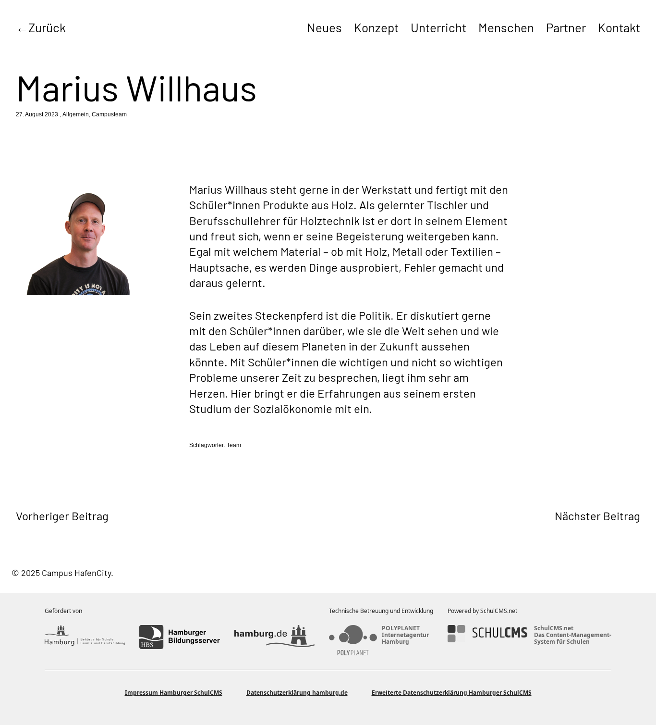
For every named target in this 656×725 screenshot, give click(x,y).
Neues (324, 27)
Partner (566, 27)
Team (234, 445)
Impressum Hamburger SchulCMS (173, 692)
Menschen (506, 27)
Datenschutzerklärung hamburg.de (297, 692)
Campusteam (109, 114)
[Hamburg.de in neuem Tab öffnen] (274, 637)
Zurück (47, 27)
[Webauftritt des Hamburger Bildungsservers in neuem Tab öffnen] (179, 637)
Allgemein (75, 114)
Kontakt (619, 27)
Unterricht (438, 27)
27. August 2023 (37, 114)
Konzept (376, 27)
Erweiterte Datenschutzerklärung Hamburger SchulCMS (452, 692)
